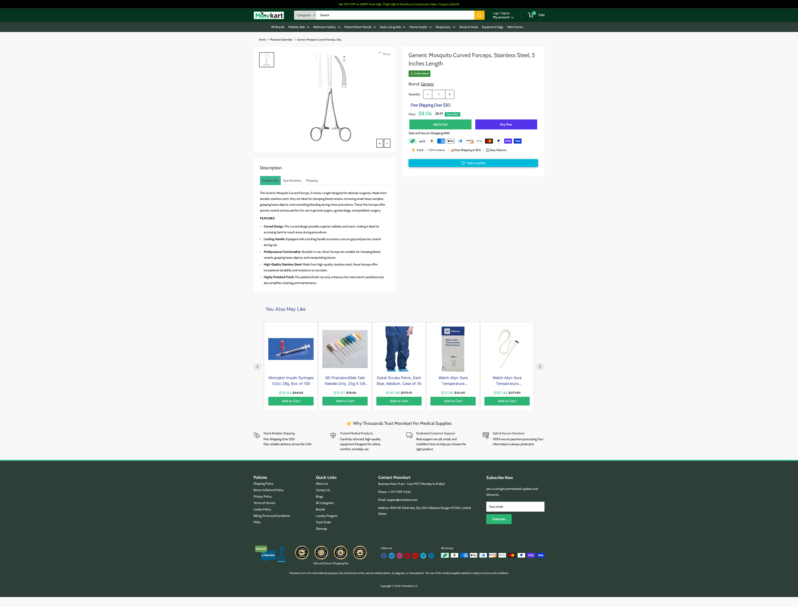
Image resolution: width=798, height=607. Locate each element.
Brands (320, 509)
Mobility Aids (296, 27)
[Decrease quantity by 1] (427, 94)
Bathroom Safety (324, 27)
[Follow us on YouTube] (415, 556)
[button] (473, 163)
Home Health (418, 27)
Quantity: (415, 94)
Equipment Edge (492, 27)
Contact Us (323, 490)
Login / (497, 13)
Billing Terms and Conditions (272, 516)
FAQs (257, 522)
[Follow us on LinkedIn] (431, 556)
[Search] (479, 15)
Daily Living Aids (390, 27)
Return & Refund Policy (269, 490)
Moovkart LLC (410, 585)
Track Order (323, 522)
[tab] (270, 180)
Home (262, 39)
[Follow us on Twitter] (392, 556)
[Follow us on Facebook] (384, 556)
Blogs (319, 496)
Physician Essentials (281, 39)
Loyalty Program (327, 516)
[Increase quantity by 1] (449, 94)
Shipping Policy (263, 483)
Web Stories (515, 27)
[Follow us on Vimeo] (423, 556)
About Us (322, 483)
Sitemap (321, 529)
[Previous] (257, 367)
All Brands (277, 27)
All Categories (325, 503)
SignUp (505, 13)
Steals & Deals (468, 27)
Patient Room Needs (357, 27)
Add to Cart (440, 124)
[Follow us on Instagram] (400, 556)
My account (501, 17)
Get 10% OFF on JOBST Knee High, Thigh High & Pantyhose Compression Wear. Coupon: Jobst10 (399, 4)
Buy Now (506, 124)
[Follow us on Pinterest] (407, 556)
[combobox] (395, 15)
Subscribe (499, 519)
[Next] (540, 367)
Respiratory (443, 27)
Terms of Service (264, 503)
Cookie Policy (262, 509)
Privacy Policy (263, 496)
